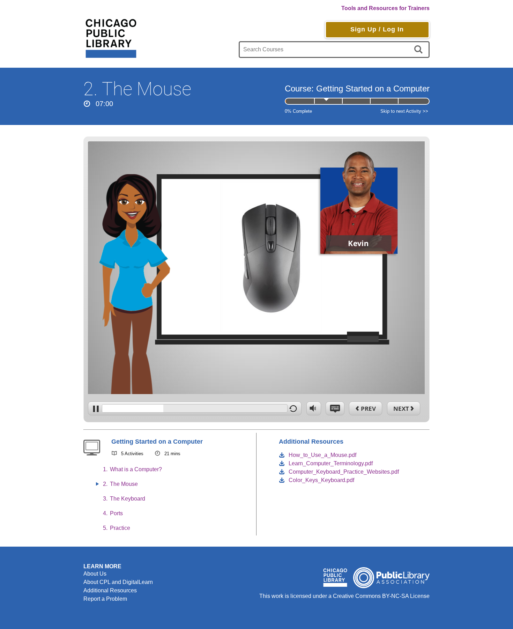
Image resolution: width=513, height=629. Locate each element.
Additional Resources (110, 590)
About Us (94, 574)
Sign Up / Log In (377, 29)
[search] (419, 49)
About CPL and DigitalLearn (118, 582)
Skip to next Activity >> (404, 111)
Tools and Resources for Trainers (385, 8)
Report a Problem (105, 599)
